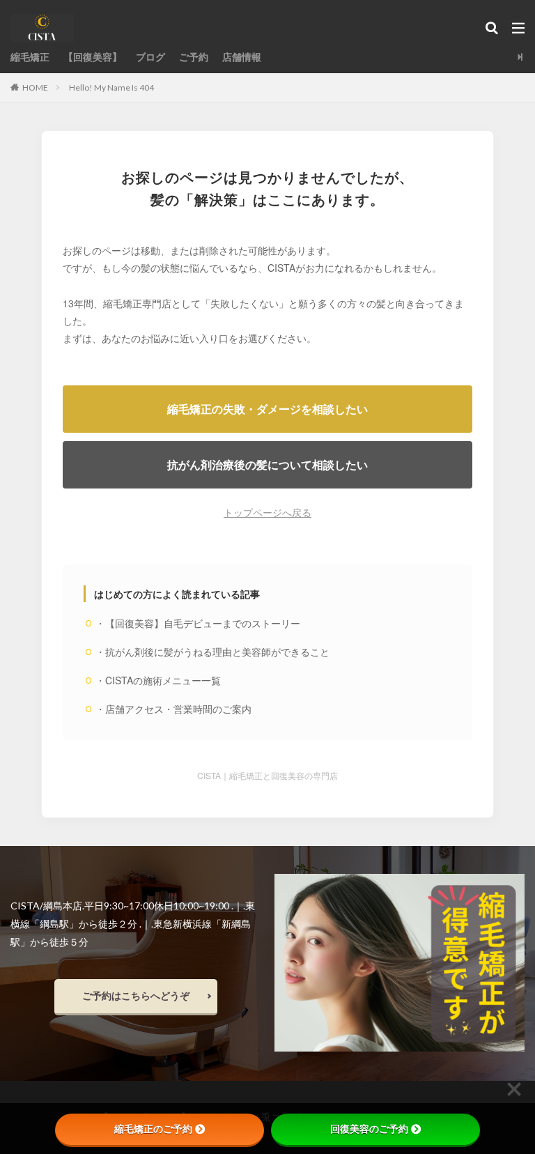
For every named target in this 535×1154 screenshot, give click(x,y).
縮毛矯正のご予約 (153, 1129)
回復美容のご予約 (369, 1129)
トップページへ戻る (267, 512)
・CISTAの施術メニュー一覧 (158, 680)
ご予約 (193, 57)
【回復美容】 (92, 57)
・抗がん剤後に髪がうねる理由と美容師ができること (212, 652)
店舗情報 (241, 57)
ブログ (150, 57)
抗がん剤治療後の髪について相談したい (267, 464)
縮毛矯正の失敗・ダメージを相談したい (267, 409)
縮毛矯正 (29, 57)
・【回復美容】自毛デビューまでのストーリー (197, 623)
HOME (35, 87)
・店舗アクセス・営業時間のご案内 (173, 709)
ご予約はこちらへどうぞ (135, 995)
